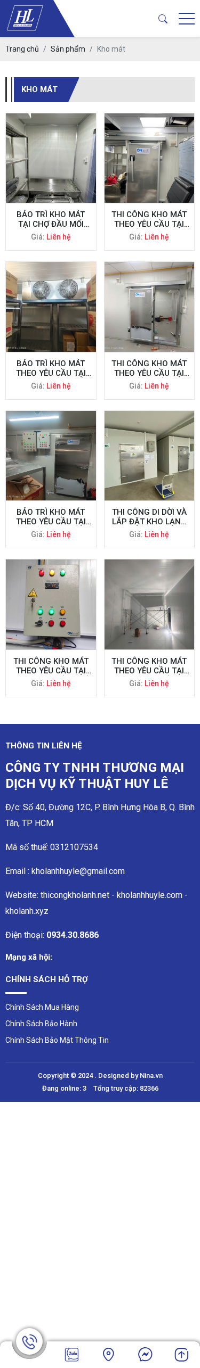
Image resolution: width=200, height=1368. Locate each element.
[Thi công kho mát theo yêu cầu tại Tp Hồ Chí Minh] (150, 158)
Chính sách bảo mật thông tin (57, 1040)
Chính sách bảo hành (41, 1023)
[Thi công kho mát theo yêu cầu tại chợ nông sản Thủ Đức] (51, 604)
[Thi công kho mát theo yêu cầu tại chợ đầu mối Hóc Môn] (150, 307)
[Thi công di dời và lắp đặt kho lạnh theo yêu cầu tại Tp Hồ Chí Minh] (150, 456)
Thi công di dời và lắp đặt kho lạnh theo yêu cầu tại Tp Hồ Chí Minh (149, 516)
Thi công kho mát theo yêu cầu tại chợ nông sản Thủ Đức (51, 665)
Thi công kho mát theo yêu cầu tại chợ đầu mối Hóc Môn (149, 368)
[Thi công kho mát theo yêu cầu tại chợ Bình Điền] (150, 604)
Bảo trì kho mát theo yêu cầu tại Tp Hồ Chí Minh (51, 516)
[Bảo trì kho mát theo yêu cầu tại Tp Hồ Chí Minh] (51, 456)
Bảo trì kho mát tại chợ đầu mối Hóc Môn (51, 219)
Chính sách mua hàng (42, 1007)
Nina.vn (151, 1075)
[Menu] (187, 19)
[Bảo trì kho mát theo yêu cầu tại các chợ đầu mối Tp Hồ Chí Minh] (51, 307)
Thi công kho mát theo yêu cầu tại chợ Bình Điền (149, 665)
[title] (71, 1355)
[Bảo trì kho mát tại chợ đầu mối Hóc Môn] (51, 158)
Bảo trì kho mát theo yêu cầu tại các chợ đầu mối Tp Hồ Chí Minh (51, 368)
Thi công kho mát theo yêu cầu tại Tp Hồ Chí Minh (149, 219)
